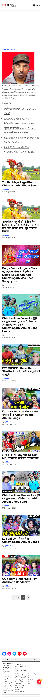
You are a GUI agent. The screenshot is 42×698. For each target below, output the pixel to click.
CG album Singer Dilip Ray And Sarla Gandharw (19, 580)
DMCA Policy (31, 680)
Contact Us (31, 676)
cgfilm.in (7, 189)
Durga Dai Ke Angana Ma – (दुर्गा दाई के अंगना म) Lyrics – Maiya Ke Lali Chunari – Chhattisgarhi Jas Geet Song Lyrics (19, 275)
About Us (30, 672)
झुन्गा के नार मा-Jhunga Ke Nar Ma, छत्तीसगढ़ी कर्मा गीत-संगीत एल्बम (20, 456)
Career (30, 682)
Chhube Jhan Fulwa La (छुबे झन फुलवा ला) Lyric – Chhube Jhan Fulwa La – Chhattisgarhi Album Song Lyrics (19, 325)
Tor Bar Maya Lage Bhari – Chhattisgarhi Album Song (19, 184)
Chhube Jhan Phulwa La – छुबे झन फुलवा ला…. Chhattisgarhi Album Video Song (21, 498)
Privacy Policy (32, 674)
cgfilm (6, 235)
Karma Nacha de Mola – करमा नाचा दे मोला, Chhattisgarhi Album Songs (20, 415)
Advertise (31, 684)
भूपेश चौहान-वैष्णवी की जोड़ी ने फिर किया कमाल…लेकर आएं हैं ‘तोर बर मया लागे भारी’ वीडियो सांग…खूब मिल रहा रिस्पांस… (20, 226)
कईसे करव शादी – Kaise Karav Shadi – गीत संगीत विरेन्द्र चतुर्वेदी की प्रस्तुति (21, 371)
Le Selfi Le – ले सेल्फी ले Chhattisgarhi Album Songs (20, 540)
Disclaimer (31, 678)
